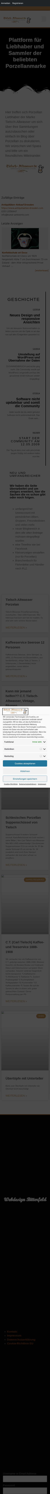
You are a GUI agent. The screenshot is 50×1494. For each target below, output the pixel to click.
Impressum (42, 784)
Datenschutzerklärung (27, 784)
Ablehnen (25, 771)
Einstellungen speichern (25, 778)
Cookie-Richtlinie (11, 784)
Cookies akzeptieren (25, 763)
